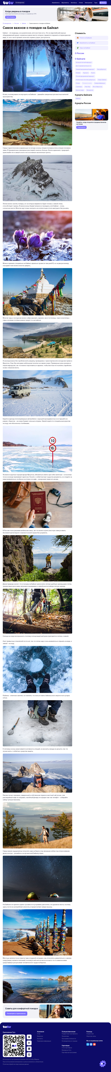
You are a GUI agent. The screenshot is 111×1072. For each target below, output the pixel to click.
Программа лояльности (69, 1038)
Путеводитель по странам (69, 1041)
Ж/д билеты (65, 2)
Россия (16, 23)
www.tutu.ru (32, 1062)
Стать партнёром (67, 1048)
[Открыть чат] (103, 1064)
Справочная (90, 1034)
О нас (38, 1034)
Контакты (40, 1038)
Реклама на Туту (66, 1050)
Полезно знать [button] (87, 83)
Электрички (88, 2)
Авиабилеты (55, 2)
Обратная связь (91, 1036)
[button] (91, 38)
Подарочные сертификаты (70, 1034)
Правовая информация (44, 1041)
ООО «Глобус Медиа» (32, 1059)
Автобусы (74, 2)
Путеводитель (7, 23)
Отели (81, 2)
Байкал (24, 23)
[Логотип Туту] (8, 3)
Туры (95, 2)
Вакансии (40, 1036)
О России (79, 53)
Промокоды (65, 1036)
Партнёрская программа (69, 1052)
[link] (10, 17)
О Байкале (80, 58)
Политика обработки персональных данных (16, 1064)
